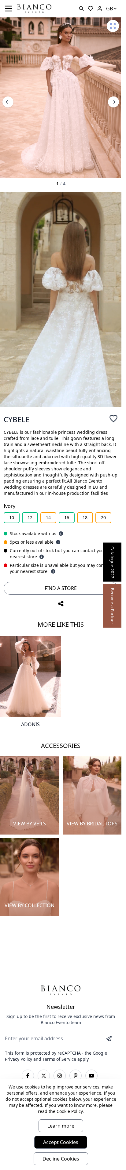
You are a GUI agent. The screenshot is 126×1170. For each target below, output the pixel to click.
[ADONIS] (30, 676)
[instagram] (60, 1076)
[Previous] (7, 101)
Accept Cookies (60, 1142)
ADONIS (30, 724)
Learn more (60, 1125)
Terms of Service (59, 1059)
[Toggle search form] (81, 8)
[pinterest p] (75, 1076)
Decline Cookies (61, 1158)
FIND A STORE (61, 588)
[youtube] (91, 1076)
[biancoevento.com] (99, 8)
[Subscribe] (109, 1038)
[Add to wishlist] (113, 418)
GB (109, 8)
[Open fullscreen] (113, 26)
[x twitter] (44, 1076)
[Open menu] (8, 8)
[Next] (113, 101)
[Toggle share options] (61, 603)
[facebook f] (28, 1076)
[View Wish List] (90, 8)
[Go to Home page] (34, 8)
